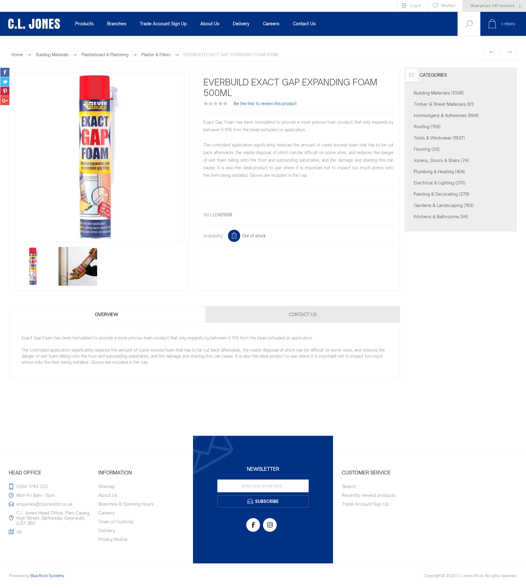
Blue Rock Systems (47, 575)
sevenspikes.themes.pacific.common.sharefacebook (4, 72)
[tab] (107, 314)
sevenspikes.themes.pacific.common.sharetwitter (4, 81)
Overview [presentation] (106, 314)
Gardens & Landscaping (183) (444, 205)
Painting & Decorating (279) (441, 194)
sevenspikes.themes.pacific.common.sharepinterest (4, 91)
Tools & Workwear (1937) (439, 137)
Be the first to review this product (265, 103)
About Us (107, 495)
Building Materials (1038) (439, 92)
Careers (106, 512)
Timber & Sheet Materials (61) (444, 104)
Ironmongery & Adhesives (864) (446, 115)
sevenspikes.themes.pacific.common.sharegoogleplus (4, 100)
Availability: (213, 235)
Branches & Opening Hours (126, 504)
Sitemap (106, 486)
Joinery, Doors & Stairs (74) (441, 160)
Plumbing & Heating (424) (439, 171)
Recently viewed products (369, 495)
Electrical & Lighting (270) (439, 182)
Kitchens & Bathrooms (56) (441, 216)
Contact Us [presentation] (303, 314)
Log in (415, 5)
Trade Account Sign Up (365, 504)
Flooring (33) (427, 149)
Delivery (106, 530)
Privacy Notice (113, 539)
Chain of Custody (116, 521)
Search (349, 486)
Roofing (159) (427, 126)
